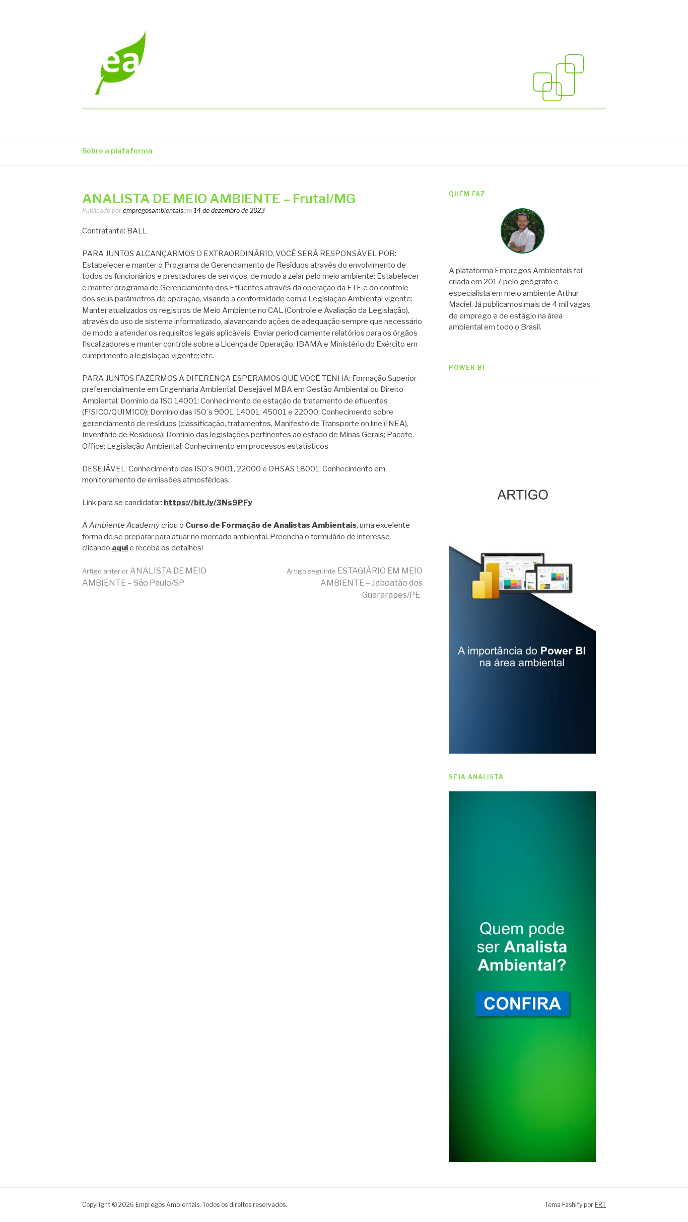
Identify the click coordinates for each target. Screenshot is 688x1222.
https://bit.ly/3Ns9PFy (208, 502)
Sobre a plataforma (117, 150)
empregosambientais (153, 210)
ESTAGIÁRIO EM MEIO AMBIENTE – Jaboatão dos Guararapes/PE (355, 583)
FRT (600, 1204)
